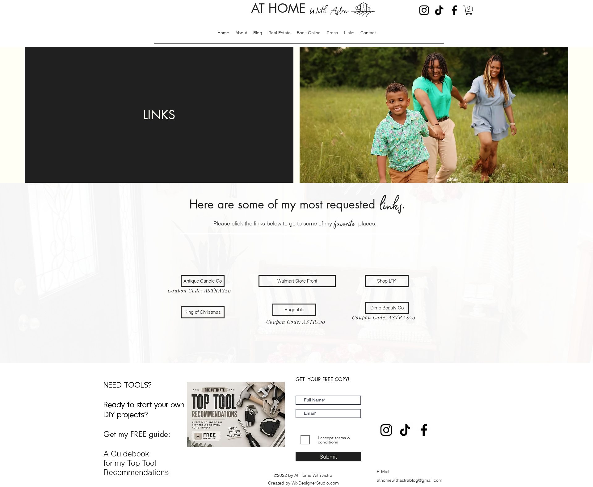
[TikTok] (439, 10)
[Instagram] (424, 10)
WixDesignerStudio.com (315, 483)
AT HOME (299, 8)
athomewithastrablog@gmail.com (409, 480)
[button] (469, 10)
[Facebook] (454, 10)
